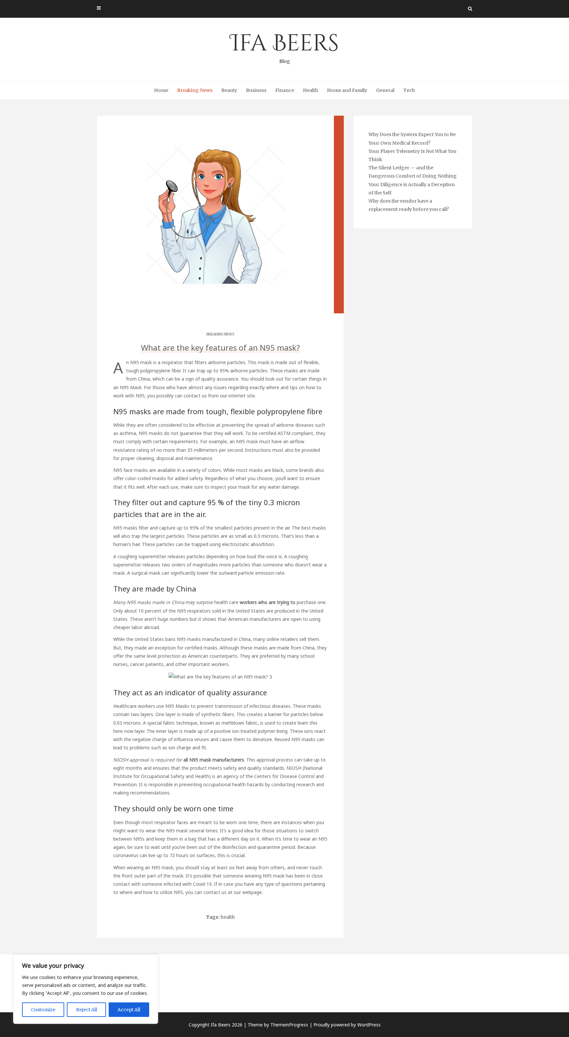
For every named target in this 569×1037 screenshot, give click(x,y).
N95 (140, 395)
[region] (85, 989)
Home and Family (347, 90)
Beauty (229, 90)
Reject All (86, 1010)
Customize (43, 1010)
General (385, 90)
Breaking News (194, 90)
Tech (409, 90)
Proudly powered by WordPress (347, 1025)
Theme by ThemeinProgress (278, 1025)
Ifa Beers (284, 46)
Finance (284, 90)
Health (310, 90)
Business (256, 90)
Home (161, 90)
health (228, 917)
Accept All (129, 1010)
